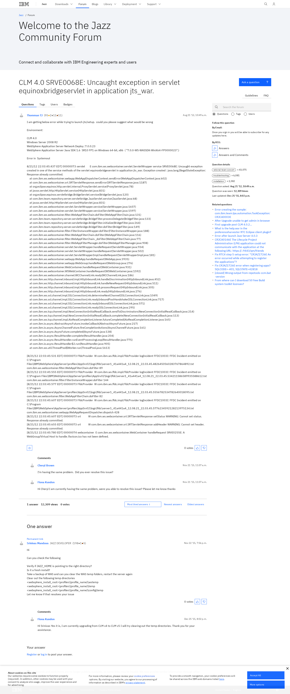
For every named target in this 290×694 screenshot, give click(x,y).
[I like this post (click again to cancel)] (197, 448)
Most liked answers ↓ (138, 504)
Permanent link (35, 538)
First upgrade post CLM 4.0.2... (233, 224)
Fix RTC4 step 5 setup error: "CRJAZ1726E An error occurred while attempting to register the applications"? (243, 258)
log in (44, 654)
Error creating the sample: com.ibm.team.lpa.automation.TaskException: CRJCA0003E (242, 213)
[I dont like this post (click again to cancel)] (204, 448)
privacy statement (135, 682)
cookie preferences (144, 676)
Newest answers (173, 504)
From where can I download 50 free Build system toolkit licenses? (240, 282)
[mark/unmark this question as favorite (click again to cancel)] (29, 448)
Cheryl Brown (46, 465)
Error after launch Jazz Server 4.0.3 (236, 235)
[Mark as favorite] (29, 448)
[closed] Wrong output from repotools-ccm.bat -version (243, 274)
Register (32, 654)
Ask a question (250, 82)
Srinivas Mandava (38, 543)
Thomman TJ (35, 115)
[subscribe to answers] (215, 148)
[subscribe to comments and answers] (215, 155)
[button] (287, 668)
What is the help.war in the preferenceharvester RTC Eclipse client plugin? (243, 230)
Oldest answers (195, 504)
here (221, 679)
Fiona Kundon (46, 482)
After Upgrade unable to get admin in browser (242, 220)
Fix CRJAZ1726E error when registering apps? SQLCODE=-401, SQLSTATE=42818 (243, 267)
